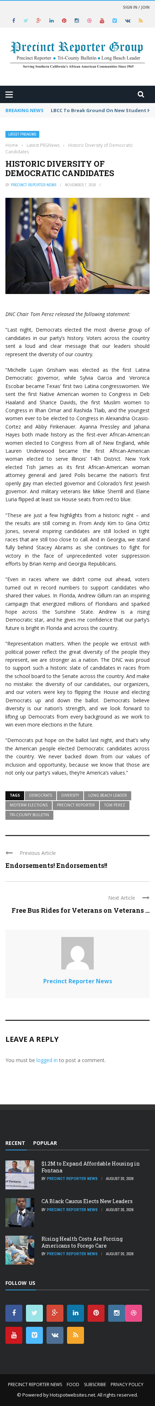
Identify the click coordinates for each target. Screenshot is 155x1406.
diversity (70, 795)
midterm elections (29, 805)
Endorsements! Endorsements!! (56, 865)
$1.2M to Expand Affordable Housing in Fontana (90, 1166)
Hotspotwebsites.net (72, 1395)
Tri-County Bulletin (29, 814)
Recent (15, 1142)
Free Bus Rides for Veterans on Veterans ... (81, 910)
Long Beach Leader (107, 795)
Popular (45, 1142)
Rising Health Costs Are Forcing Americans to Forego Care (82, 1242)
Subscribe (95, 1384)
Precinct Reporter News (34, 184)
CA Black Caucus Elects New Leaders (87, 1201)
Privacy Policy (127, 1384)
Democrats (40, 795)
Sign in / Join (136, 7)
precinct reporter (76, 805)
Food (73, 1384)
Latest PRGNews (22, 134)
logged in (47, 1060)
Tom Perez (114, 805)
